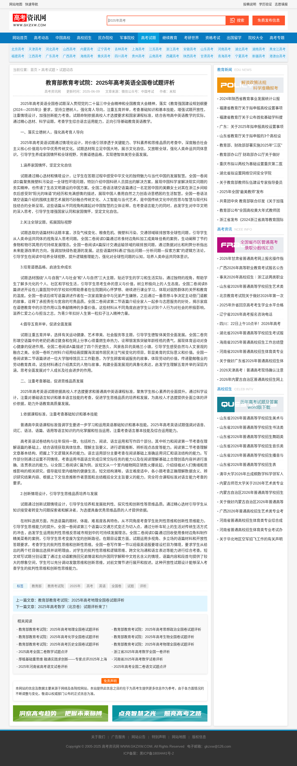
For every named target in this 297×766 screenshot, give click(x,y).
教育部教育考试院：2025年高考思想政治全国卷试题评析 (157, 629)
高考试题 (148, 38)
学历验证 (265, 4)
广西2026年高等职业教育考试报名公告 (252, 268)
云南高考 (155, 56)
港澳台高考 (277, 56)
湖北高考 (241, 49)
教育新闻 (224, 70)
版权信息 (199, 737)
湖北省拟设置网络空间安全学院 (245, 173)
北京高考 (17, 49)
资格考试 (212, 38)
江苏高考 (155, 49)
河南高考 (224, 49)
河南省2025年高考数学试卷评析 (138, 659)
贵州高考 (138, 56)
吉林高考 (121, 49)
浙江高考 (172, 49)
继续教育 (169, 38)
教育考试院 (56, 586)
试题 (130, 586)
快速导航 (31, 4)
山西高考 (69, 49)
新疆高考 (258, 56)
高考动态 (41, 38)
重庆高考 (103, 56)
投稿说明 (249, 4)
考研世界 (191, 38)
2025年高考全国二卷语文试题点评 (140, 667)
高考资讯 (224, 229)
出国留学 (234, 38)
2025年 (75, 586)
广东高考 (52, 56)
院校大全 (255, 38)
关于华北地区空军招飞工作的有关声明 (251, 539)
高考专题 (277, 38)
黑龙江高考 (277, 49)
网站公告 (138, 737)
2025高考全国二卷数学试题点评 (43, 652)
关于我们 (98, 737)
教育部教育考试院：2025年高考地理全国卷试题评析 (81, 600)
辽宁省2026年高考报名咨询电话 (246, 314)
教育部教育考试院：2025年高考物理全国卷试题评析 (154, 644)
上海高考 (138, 49)
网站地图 (15, 4)
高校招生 (84, 38)
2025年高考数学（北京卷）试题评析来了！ (74, 607)
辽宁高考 (103, 49)
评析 (143, 586)
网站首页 (20, 38)
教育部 (37, 586)
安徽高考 (189, 49)
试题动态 (66, 70)
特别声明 (159, 737)
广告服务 (118, 737)
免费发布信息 (269, 20)
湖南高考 (258, 49)
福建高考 (17, 56)
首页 (33, 70)
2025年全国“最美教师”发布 (242, 192)
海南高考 (86, 56)
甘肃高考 (206, 56)
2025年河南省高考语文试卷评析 (43, 667)
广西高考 (69, 56)
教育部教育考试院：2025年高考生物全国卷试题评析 (154, 637)
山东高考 (206, 49)
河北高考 (52, 49)
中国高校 (62, 38)
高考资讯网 (110, 746)
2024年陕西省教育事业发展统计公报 (250, 99)
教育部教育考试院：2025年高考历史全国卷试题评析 (59, 644)
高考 (90, 586)
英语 (102, 586)
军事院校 (127, 38)
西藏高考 (172, 56)
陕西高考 (189, 56)
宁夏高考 (241, 56)
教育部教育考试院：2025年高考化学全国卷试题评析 (59, 637)
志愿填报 (281, 4)
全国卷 (116, 586)
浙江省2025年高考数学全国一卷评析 (142, 652)
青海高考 (224, 56)
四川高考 (121, 56)
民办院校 (105, 38)
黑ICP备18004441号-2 (157, 753)
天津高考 (35, 49)
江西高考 (35, 56)
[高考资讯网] (29, 20)
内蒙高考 (86, 49)
